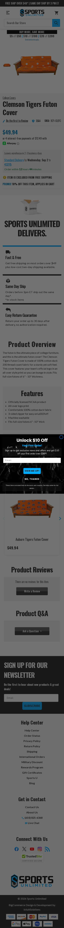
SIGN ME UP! (32, 470)
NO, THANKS (32, 479)
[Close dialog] (61, 437)
